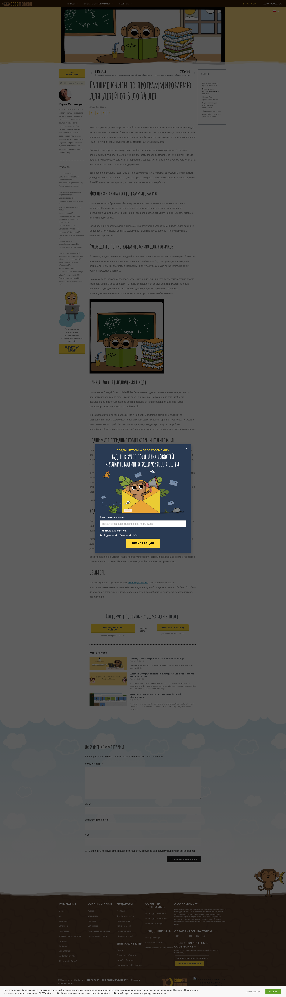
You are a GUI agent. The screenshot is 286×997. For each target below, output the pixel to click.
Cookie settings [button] (253, 991)
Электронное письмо (112, 517)
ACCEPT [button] (273, 991)
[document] (143, 498)
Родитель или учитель (113, 530)
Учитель (123, 535)
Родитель (109, 535)
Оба (135, 535)
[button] (186, 448)
